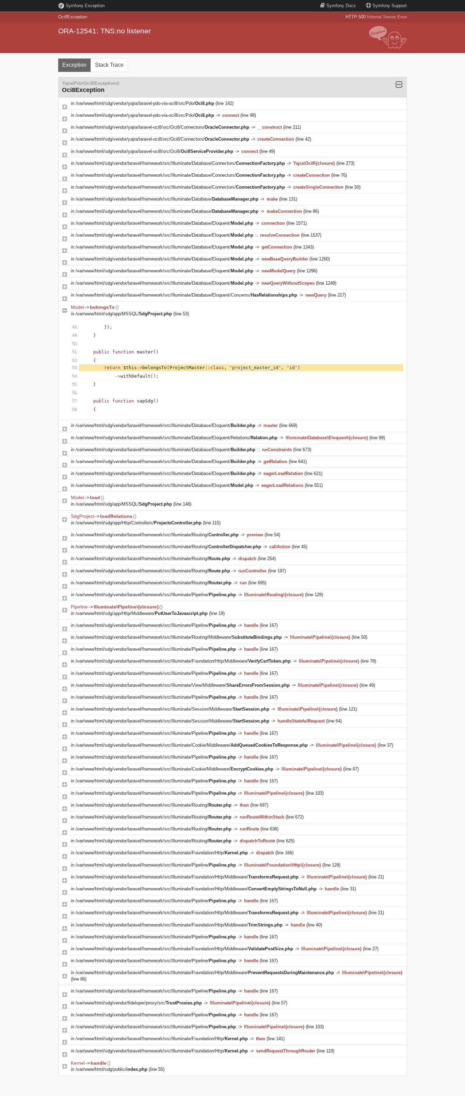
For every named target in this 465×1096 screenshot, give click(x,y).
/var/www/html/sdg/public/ (111, 1069)
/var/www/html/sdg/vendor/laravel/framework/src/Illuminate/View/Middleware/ (183, 685)
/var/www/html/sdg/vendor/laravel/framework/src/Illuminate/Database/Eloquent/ (164, 223)
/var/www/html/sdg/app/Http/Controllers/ (139, 522)
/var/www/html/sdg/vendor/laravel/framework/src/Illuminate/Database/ (167, 199)
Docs (341, 5)
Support (389, 5)
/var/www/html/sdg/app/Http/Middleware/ (142, 613)
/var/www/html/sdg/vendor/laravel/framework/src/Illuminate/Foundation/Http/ (162, 852)
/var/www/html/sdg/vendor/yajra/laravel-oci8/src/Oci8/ (154, 151)
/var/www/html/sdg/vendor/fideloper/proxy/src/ (139, 1002)
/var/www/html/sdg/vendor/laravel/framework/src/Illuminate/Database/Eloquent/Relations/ (176, 437)
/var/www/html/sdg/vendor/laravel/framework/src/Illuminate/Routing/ (157, 534)
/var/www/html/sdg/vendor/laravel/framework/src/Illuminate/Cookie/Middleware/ (192, 745)
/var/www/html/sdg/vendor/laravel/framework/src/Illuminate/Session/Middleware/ (172, 709)
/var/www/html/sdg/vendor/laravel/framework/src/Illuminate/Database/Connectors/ (180, 163)
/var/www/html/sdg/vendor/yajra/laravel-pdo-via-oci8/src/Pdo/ (145, 103)
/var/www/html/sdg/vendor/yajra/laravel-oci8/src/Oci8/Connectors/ (162, 127)
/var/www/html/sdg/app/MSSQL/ (124, 313)
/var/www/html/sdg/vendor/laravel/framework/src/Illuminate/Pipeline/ (156, 594)
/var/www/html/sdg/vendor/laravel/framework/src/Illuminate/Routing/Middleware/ (179, 637)
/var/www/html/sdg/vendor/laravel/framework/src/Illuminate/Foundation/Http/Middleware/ (183, 661)
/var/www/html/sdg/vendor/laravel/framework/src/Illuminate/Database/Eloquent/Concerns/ (186, 295)
